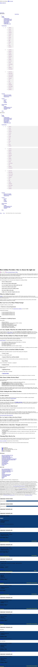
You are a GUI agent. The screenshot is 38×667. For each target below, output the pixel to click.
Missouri (10, 57)
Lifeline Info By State (7, 23)
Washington (10, 84)
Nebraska (10, 59)
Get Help (5, 102)
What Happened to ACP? (8, 19)
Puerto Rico (10, 71)
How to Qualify (6, 21)
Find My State (4, 25)
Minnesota (10, 54)
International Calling (7, 108)
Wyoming (10, 89)
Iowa (9, 43)
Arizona (10, 29)
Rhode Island (10, 73)
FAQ (5, 100)
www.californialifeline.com (23, 488)
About (3, 105)
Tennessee (10, 78)
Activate (5, 99)
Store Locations (4, 104)
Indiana (10, 42)
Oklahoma (10, 67)
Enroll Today (2, 12)
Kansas (10, 45)
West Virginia (10, 86)
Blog (4, 213)
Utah (9, 81)
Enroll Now (2, 525)
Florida (10, 35)
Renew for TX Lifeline (7, 94)
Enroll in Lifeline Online (8, 20)
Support (3, 98)
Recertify (3, 93)
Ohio (9, 65)
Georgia (10, 37)
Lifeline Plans (6, 22)
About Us (5, 109)
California (10, 32)
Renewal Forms (6, 96)
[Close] (0, 507)
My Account (11, 1)
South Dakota (10, 76)
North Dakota (10, 64)
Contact (5, 101)
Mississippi (10, 56)
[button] (2, 13)
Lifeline (3, 17)
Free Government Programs (10, 272)
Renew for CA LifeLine (7, 95)
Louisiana (10, 49)
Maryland (10, 51)
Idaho (9, 40)
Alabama (10, 27)
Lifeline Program (6, 18)
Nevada (10, 62)
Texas (9, 178)
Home (3, 16)
